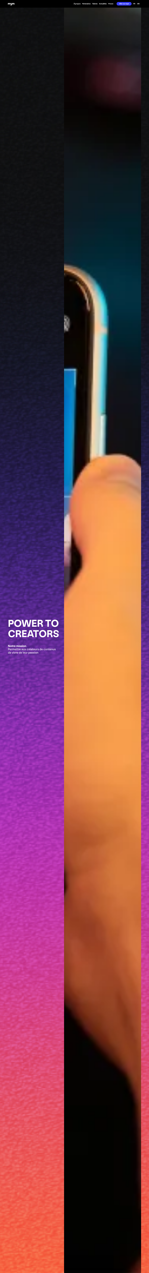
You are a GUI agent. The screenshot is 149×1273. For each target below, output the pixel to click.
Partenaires (86, 4)
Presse (110, 4)
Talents (95, 4)
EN (138, 4)
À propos (77, 4)
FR (134, 4)
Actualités (103, 4)
